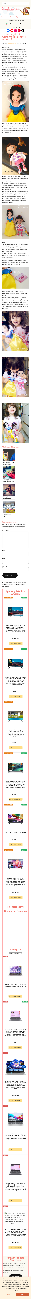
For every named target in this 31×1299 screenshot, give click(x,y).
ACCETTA (22, 1294)
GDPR (16, 1290)
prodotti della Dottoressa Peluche (12, 130)
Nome (4, 550)
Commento (5, 530)
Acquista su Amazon (16, 643)
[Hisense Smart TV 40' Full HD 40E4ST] (15, 819)
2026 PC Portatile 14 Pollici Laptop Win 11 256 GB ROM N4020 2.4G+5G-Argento (15, 985)
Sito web (4, 566)
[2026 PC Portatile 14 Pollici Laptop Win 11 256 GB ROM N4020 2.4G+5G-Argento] (15, 971)
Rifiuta (8, 1294)
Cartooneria (11, 54)
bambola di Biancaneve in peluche (18, 56)
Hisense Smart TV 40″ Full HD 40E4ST (15, 833)
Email (4, 558)
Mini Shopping (22, 43)
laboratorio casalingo (20, 123)
